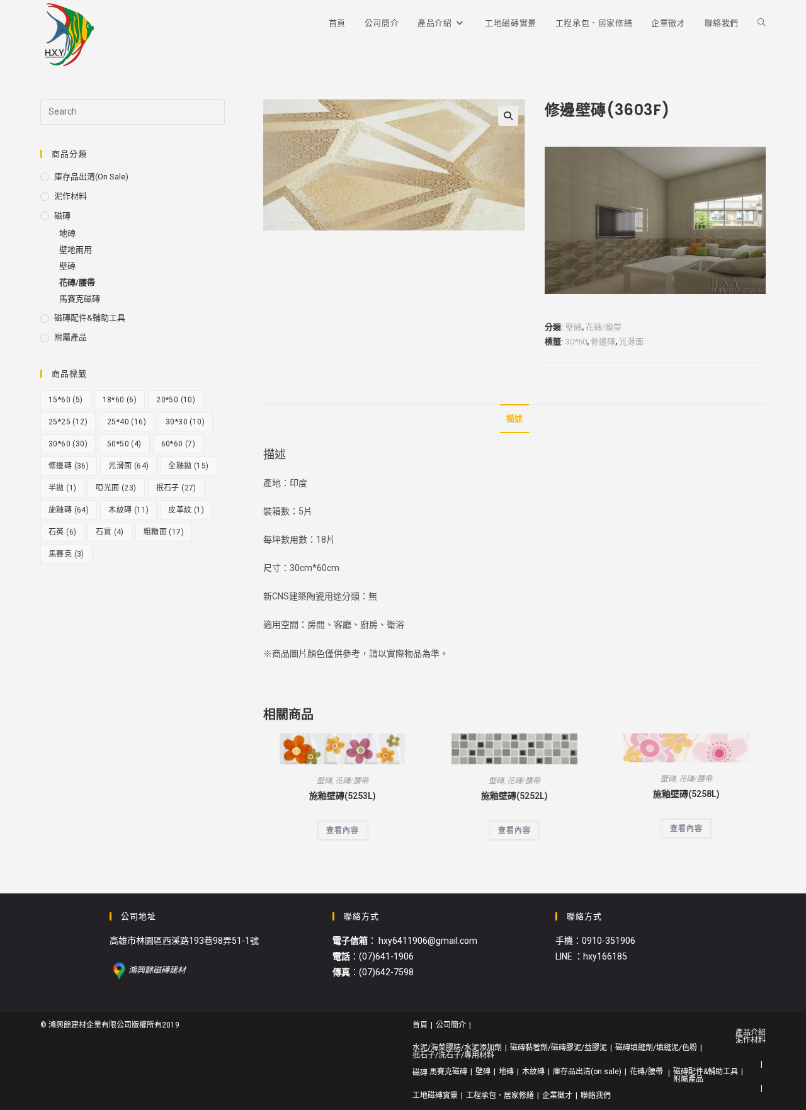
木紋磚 (128, 510)
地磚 (67, 233)
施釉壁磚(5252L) (514, 796)
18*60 (120, 399)
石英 (62, 532)
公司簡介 (451, 1025)
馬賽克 (66, 554)
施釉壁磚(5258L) (686, 794)
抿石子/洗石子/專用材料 (453, 1055)
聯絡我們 (596, 1095)
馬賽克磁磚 (79, 298)
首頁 (420, 1025)
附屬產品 (70, 337)
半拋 (62, 488)
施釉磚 (68, 510)
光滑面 (631, 341)
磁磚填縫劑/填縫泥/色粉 (656, 1047)
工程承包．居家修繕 (500, 1095)
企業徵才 (557, 1095)
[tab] (514, 419)
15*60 (65, 399)
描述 (514, 418)
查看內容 (342, 830)
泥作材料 (70, 196)
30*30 (185, 421)
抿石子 (176, 488)
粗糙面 (164, 532)
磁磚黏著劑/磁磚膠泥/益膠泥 (558, 1047)
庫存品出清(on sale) (91, 176)
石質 (109, 532)
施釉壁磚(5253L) (342, 796)
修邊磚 (603, 341)
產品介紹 (750, 1032)
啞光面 (116, 488)
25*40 (126, 421)
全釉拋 (188, 466)
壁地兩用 (75, 249)
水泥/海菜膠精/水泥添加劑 (457, 1047)
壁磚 (573, 327)
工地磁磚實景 (435, 1095)
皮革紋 (186, 510)
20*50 (175, 399)
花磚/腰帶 (604, 327)
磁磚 (62, 215)
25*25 (68, 421)
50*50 (124, 443)
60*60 (178, 443)
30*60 (576, 341)
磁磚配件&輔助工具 (89, 317)
